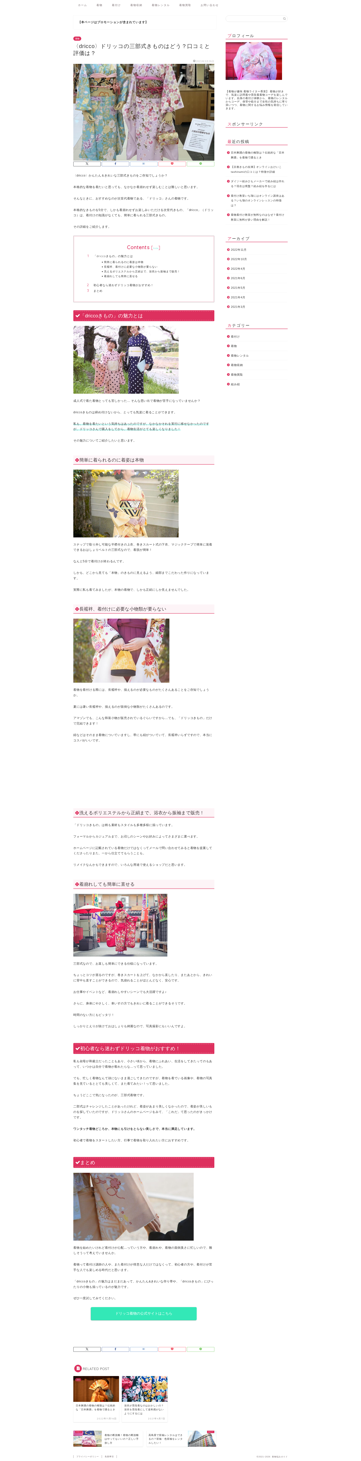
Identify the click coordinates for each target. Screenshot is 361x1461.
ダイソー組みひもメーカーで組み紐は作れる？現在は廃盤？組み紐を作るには (257, 184)
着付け (116, 5)
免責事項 (109, 1456)
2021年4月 (238, 297)
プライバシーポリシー (87, 1456)
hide (156, 248)
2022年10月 (239, 259)
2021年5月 (238, 287)
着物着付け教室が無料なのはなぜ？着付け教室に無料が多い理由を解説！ (257, 217)
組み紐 (235, 384)
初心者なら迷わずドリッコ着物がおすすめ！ (123, 285)
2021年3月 (238, 306)
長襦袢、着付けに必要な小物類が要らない (131, 266)
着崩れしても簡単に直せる (121, 276)
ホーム (82, 5)
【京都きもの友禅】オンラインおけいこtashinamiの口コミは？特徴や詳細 (256, 169)
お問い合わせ (210, 5)
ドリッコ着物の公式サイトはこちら (143, 1313)
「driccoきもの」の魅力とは (113, 256)
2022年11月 (239, 249)
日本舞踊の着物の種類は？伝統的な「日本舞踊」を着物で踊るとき (257, 155)
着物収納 (136, 5)
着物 (99, 5)
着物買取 (185, 5)
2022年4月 (238, 268)
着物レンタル (161, 5)
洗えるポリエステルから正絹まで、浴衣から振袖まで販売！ (142, 271)
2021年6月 (238, 278)
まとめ (97, 291)
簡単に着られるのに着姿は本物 (123, 262)
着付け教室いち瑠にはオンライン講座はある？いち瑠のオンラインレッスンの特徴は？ (257, 200)
